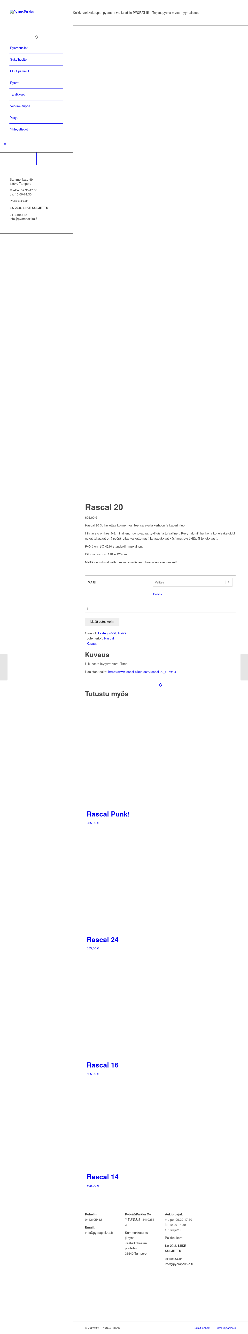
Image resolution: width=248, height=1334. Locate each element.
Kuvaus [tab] (92, 643)
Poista (157, 594)
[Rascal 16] (4, 667)
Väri (92, 582)
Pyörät (122, 633)
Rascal (109, 638)
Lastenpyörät (107, 633)
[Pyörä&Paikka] (36, 18)
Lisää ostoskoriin (102, 621)
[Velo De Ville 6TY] (244, 667)
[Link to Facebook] (18, 159)
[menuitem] (36, 48)
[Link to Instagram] (54, 159)
